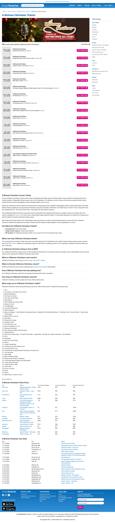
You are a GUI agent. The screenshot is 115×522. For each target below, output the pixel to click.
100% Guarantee (25, 497)
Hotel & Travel (96, 5)
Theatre (86, 5)
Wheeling (4, 432)
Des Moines (5, 395)
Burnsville (5, 387)
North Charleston (7, 420)
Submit (80, 507)
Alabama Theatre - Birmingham (25, 429)
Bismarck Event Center (39, 267)
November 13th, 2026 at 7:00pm (35, 260)
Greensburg (5, 434)
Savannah (5, 424)
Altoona (4, 416)
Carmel (4, 400)
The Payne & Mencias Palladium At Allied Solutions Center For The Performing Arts (27, 403)
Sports (79, 5)
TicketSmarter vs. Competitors (48, 496)
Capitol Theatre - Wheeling (27, 432)
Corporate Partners (45, 494)
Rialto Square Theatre (26, 398)
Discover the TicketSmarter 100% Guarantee (57, 1)
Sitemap (61, 501)
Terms (60, 494)
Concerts (72, 5)
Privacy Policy (62, 496)
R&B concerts (13, 243)
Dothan (4, 426)
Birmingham (5, 428)
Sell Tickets (108, 5)
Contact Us (24, 494)
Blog (41, 501)
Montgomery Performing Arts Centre (72, 477)
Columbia (4, 418)
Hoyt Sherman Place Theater (69, 449)
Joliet (3, 398)
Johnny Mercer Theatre (26, 424)
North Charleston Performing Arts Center (26, 421)
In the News (43, 499)
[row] (45, 50)
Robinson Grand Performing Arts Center (72, 479)
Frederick (5, 407)
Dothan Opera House (26, 426)
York (3, 411)
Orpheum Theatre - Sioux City (69, 447)
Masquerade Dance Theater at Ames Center (28, 388)
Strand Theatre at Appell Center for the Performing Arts (27, 412)
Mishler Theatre (24, 416)
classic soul (19, 215)
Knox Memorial (65, 457)
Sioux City (5, 391)
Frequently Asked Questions (28, 496)
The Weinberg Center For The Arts (71, 459)
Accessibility (62, 499)
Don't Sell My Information (65, 497)
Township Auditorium (26, 418)
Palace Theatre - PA (25, 434)
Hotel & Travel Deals (45, 497)
